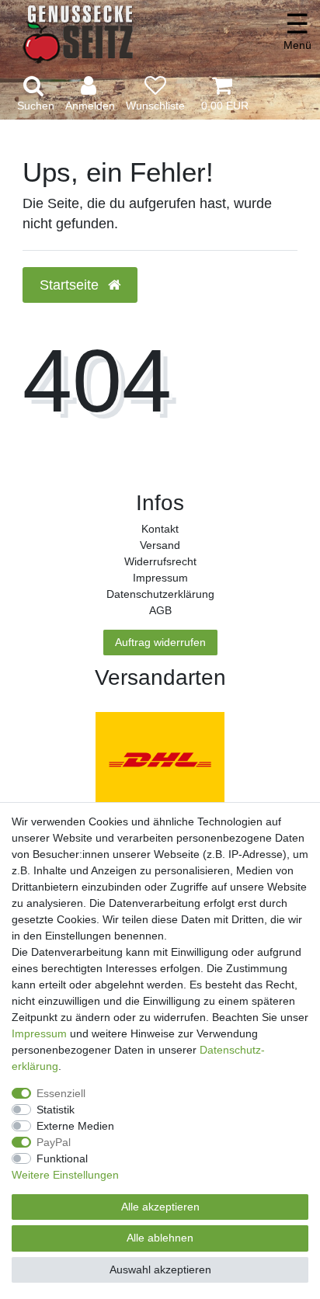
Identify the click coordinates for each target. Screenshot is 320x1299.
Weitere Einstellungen (65, 1175)
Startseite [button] (71, 285)
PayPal (54, 1142)
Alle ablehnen (160, 1237)
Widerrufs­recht (160, 561)
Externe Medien (75, 1126)
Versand (160, 545)
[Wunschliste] (155, 94)
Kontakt (160, 529)
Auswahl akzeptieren (160, 1269)
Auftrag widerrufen (160, 642)
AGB (160, 610)
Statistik (56, 1109)
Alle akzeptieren (160, 1206)
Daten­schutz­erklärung (160, 594)
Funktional (62, 1158)
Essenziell (61, 1093)
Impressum (160, 577)
